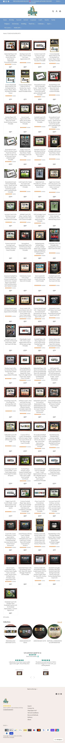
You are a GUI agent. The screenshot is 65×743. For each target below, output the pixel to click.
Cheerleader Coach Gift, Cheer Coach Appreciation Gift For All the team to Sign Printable (25, 342)
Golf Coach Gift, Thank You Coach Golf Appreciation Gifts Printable (25, 184)
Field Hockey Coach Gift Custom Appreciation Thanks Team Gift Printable (25, 278)
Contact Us (31, 708)
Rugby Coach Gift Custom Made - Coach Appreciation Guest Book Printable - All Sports (10, 505)
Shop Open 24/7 (32, 710)
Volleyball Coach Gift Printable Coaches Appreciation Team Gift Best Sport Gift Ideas (10, 438)
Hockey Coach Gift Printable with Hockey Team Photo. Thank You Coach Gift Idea (54, 152)
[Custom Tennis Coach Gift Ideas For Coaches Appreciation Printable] (10, 299)
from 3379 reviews (31, 656)
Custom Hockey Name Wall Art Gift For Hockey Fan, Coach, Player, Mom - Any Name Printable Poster (25, 88)
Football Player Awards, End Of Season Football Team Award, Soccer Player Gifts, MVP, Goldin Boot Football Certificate (25, 474)
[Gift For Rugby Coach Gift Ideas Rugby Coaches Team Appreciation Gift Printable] (39, 205)
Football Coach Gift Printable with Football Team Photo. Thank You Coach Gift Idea (54, 278)
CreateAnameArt (8, 709)
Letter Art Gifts (17, 736)
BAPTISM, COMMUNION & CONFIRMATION (54, 641)
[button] (31, 677)
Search (29, 706)
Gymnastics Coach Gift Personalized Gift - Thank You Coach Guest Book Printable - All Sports (54, 472)
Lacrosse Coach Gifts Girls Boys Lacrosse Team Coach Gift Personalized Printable (10, 217)
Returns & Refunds (33, 715)
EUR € (58, 1)
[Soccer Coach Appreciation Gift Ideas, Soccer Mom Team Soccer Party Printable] (25, 108)
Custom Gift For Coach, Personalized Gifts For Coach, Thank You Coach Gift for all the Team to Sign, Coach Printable (25, 439)
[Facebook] (4, 1)
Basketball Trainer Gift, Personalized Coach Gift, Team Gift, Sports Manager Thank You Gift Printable (25, 571)
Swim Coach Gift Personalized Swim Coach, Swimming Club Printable (39, 278)
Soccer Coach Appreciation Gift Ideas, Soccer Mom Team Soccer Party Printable (25, 120)
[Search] (53, 11)
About (29, 719)
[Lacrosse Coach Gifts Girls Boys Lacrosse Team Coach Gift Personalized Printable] (10, 205)
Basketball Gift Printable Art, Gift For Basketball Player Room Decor (40, 184)
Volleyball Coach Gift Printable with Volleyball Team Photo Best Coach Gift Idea (54, 246)
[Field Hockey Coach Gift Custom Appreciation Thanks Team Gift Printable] (25, 267)
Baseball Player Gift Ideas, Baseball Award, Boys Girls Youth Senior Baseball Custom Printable (54, 88)
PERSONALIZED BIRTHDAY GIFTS (10, 641)
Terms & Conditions (33, 713)
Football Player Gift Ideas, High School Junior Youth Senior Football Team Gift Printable (39, 342)
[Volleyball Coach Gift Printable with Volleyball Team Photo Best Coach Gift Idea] (54, 235)
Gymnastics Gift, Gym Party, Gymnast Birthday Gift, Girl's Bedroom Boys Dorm (54, 217)
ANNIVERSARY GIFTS (40, 641)
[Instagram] (6, 1)
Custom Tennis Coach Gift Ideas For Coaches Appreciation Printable (10, 310)
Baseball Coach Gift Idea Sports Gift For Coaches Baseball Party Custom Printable (39, 153)
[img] (32, 655)
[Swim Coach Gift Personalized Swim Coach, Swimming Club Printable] (39, 267)
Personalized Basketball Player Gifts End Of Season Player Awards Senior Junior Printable (25, 247)
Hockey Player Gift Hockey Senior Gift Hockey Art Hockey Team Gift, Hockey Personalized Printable (54, 342)
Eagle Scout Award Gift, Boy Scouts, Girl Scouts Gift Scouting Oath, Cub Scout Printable (54, 185)
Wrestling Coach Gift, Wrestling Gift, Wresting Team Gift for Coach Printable (10, 403)
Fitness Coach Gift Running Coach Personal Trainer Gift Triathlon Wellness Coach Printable (10, 247)
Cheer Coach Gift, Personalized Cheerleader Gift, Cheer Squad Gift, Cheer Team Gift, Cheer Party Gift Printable (40, 506)
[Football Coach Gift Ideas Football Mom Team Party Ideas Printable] (39, 108)
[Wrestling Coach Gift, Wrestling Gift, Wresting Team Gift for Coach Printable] (10, 392)
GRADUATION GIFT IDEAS (25, 641)
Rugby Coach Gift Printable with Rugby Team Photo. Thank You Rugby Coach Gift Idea (25, 153)
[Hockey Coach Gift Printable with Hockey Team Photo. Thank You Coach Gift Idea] (54, 141)
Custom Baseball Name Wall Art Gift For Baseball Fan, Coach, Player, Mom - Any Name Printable (54, 57)
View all (59, 622)
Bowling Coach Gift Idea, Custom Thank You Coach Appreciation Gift (25, 56)
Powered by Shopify (8, 737)
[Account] (56, 11)
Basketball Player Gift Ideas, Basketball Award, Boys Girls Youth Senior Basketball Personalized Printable (10, 58)
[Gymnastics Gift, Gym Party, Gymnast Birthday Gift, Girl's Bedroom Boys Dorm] (54, 205)
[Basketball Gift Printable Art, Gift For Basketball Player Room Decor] (39, 173)
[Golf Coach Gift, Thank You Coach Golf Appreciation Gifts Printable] (25, 173)
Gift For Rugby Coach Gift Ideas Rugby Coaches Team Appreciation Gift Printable (40, 218)
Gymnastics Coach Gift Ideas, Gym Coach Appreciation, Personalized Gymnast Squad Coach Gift (54, 312)
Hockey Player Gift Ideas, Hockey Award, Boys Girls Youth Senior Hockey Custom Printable (10, 120)
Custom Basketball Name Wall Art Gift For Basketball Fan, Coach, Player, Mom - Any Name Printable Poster (11, 89)
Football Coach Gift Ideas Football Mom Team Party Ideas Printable (39, 119)
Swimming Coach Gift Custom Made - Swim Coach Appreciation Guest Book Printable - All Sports (10, 472)
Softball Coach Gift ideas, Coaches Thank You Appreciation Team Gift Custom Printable (25, 217)
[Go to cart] (60, 11)
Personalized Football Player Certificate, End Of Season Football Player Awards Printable (54, 404)
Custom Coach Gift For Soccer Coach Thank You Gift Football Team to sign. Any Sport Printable (40, 57)
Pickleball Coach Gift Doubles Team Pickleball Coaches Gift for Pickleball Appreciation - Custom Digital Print (10, 606)
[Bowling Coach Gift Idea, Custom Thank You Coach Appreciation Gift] (25, 45)
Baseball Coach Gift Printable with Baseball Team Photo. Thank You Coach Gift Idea (10, 341)
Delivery (30, 717)
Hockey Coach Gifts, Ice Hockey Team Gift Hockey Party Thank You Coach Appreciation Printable (10, 371)
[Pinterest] (8, 1)
